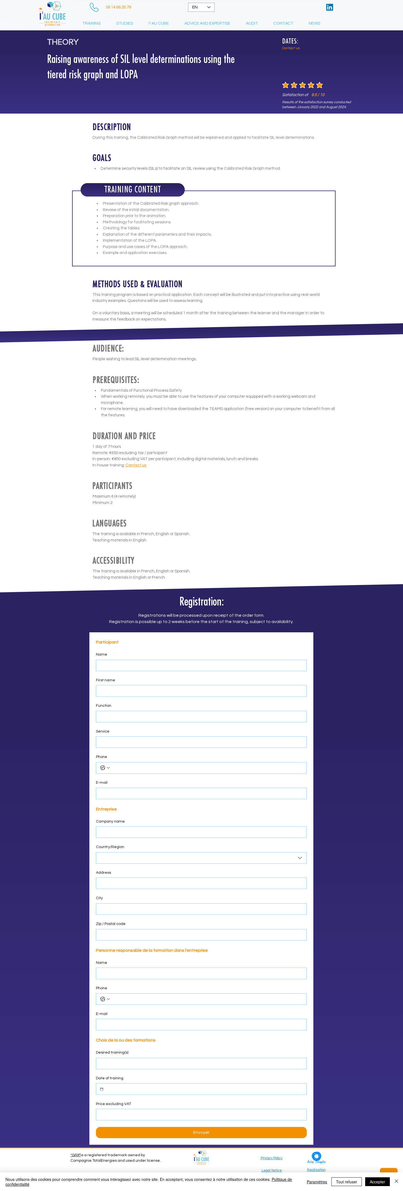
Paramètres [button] (317, 1181)
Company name (110, 821)
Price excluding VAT (113, 1104)
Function (103, 706)
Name (101, 654)
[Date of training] (102, 1089)
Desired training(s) (112, 1052)
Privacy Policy (271, 1158)
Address (103, 873)
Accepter (377, 1181)
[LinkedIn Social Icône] (329, 7)
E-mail (101, 783)
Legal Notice (272, 1170)
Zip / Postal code (111, 924)
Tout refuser (346, 1181)
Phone (101, 757)
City (99, 898)
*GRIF (75, 1155)
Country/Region (110, 847)
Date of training (109, 1078)
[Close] (396, 1182)
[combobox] (201, 857)
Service (102, 731)
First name (105, 680)
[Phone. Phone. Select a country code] (105, 768)
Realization (316, 1170)
